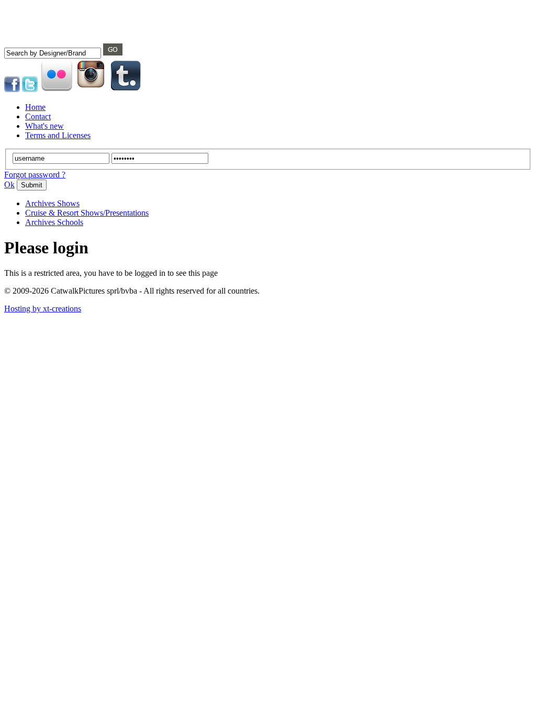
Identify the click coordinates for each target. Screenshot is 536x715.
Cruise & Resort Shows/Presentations (87, 212)
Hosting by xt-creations (42, 308)
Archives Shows (52, 203)
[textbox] (52, 53)
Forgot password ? (34, 174)
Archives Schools (54, 222)
